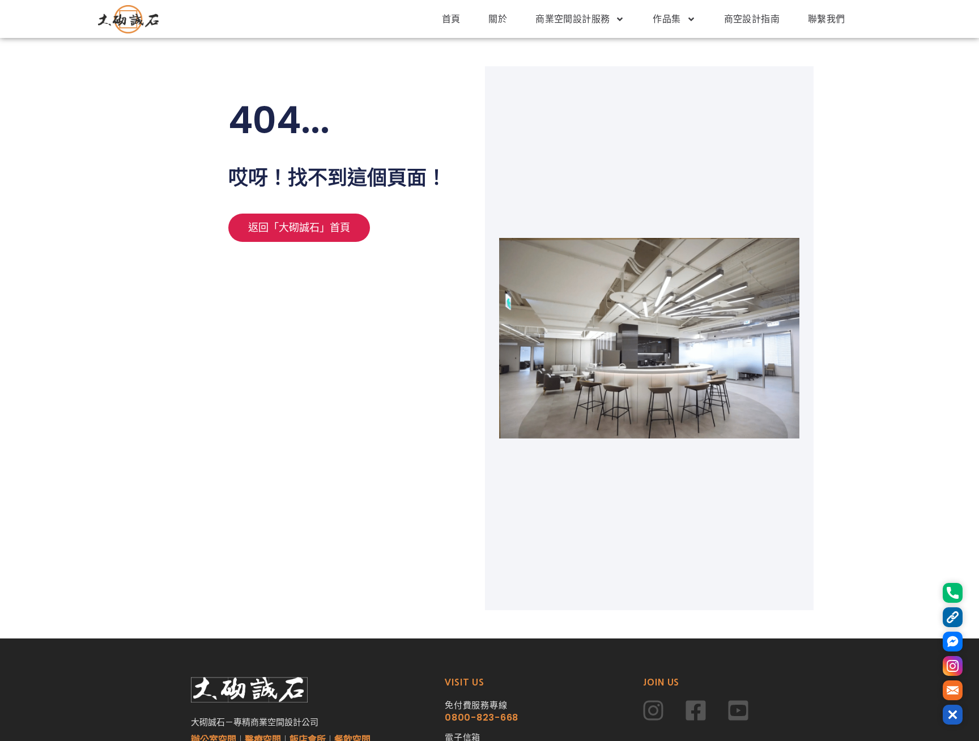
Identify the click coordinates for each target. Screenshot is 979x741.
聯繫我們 (826, 19)
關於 (497, 19)
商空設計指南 (752, 19)
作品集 (666, 19)
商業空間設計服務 (572, 19)
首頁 (451, 19)
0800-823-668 (481, 717)
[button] (953, 715)
